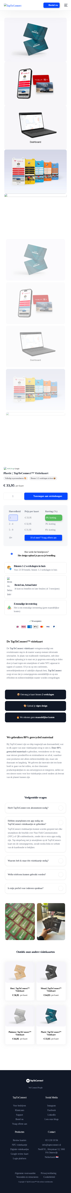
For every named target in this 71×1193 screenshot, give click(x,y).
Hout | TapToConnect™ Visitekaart (20, 989)
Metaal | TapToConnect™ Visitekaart (51, 989)
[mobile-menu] (65, 5)
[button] (35, 808)
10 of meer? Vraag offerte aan (43, 537)
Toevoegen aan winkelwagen (47, 496)
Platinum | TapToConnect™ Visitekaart (20, 1033)
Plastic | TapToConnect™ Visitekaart (51, 1033)
